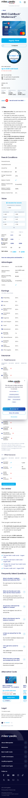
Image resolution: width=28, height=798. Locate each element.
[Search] (20, 2)
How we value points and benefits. (11, 257)
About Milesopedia (7, 743)
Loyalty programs (7, 761)
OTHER (16, 222)
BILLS (4, 222)
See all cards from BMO (16, 100)
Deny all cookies (14, 413)
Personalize (14, 417)
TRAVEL (16, 217)
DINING (5, 217)
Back (4, 10)
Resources (4, 747)
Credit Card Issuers (7, 757)
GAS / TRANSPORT (19, 212)
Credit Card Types (7, 766)
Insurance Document (8, 484)
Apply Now (14, 40)
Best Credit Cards (6, 752)
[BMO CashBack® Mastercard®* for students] (11, 680)
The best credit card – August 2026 (13, 568)
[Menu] (25, 2)
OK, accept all (14, 409)
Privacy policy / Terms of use (8, 790)
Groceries (6, 212)
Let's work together (6, 787)
